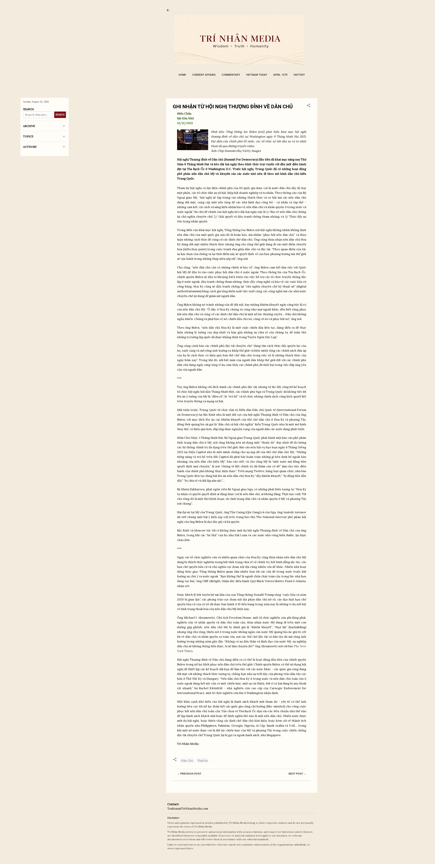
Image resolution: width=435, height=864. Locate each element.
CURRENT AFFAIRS (204, 74)
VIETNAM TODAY (256, 74)
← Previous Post (189, 773)
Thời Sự (202, 761)
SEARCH (60, 114)
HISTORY (299, 74)
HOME (182, 74)
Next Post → (297, 773)
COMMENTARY (231, 74)
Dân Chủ (187, 761)
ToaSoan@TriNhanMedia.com (187, 808)
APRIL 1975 (280, 74)
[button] (308, 105)
